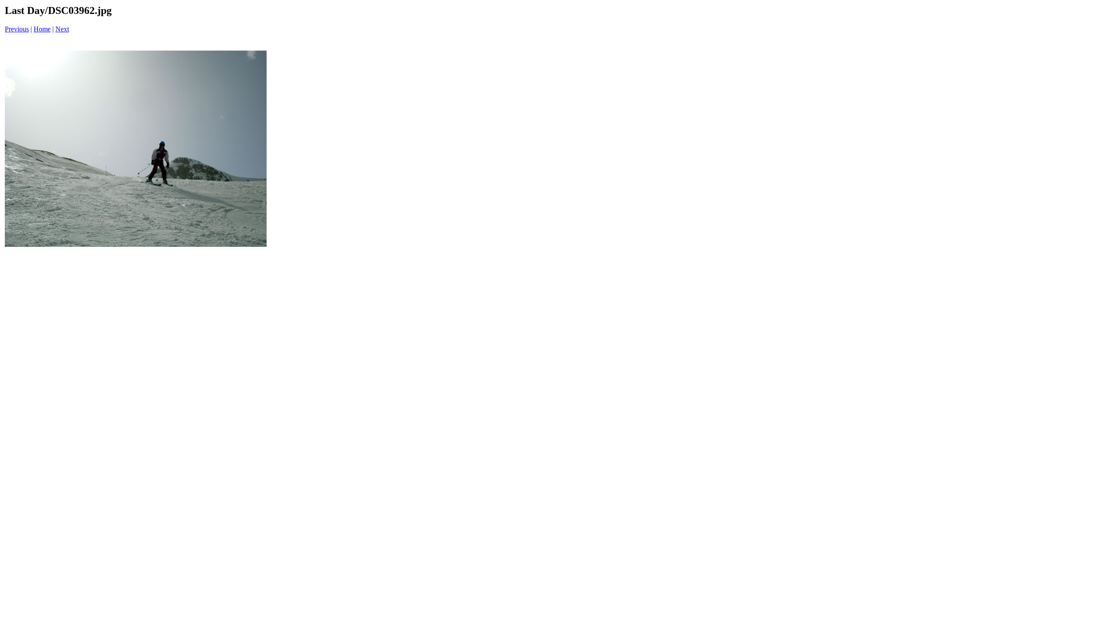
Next (62, 29)
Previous (17, 29)
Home (42, 29)
